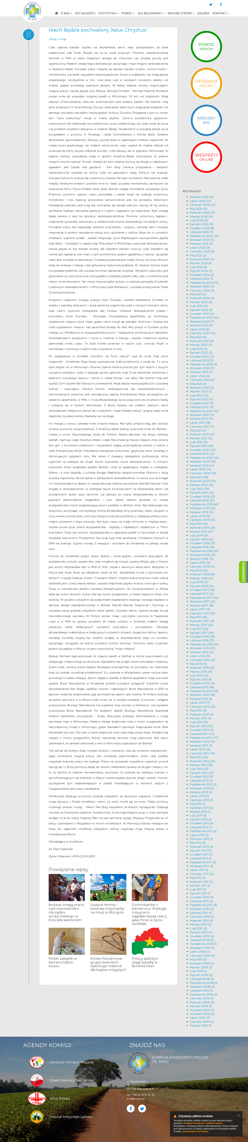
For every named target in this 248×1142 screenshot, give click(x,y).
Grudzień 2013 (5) (201, 776)
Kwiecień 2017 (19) (202, 621)
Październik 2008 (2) (204, 983)
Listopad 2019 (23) (202, 500)
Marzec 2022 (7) (201, 391)
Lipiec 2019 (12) (200, 516)
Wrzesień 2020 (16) (203, 461)
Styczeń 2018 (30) (202, 586)
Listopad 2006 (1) (201, 990)
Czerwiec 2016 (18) (202, 660)
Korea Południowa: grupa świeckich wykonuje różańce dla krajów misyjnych (108, 964)
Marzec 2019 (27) (201, 531)
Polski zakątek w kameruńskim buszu (63, 962)
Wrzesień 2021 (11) (202, 415)
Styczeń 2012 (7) (201, 850)
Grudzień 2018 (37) (202, 543)
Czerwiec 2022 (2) (202, 380)
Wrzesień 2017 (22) (202, 601)
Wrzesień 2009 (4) (202, 948)
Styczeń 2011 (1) (200, 893)
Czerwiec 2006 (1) (202, 998)
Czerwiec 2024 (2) (202, 290)
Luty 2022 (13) (199, 395)
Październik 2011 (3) (203, 862)
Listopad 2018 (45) (202, 547)
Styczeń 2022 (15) (201, 399)
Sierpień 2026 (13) (202, 197)
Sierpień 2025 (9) (201, 243)
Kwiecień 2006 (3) (202, 1002)
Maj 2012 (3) (198, 842)
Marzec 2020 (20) (202, 485)
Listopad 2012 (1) (201, 827)
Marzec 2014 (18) (201, 765)
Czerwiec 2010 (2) (202, 916)
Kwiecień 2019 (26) (202, 527)
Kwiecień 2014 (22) (202, 761)
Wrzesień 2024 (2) (202, 286)
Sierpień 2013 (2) (201, 792)
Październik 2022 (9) (203, 364)
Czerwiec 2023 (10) (203, 333)
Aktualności (85, 13)
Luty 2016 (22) (199, 675)
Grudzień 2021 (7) (201, 403)
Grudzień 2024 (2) (202, 275)
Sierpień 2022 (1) (201, 372)
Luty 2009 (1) (198, 971)
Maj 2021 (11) (198, 430)
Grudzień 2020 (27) (203, 450)
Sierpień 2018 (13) (202, 559)
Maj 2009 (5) (198, 959)
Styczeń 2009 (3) (201, 975)
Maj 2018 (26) (199, 570)
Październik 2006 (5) (203, 994)
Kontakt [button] (219, 13)
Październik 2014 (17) (204, 737)
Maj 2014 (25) (199, 757)
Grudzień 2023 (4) (202, 313)
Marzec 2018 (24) (201, 578)
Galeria (203, 13)
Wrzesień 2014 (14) (202, 741)
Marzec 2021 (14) (201, 438)
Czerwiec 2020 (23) (203, 473)
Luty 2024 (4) (199, 306)
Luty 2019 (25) (199, 535)
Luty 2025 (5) (198, 267)
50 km (134, 96)
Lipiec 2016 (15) (200, 656)
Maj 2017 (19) (198, 617)
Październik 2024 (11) (204, 282)
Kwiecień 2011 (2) (201, 881)
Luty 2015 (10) (199, 722)
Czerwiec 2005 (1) (202, 1021)
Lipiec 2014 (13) (200, 749)
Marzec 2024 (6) (201, 302)
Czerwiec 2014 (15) (202, 753)
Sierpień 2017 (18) (202, 605)
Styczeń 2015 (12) (201, 726)
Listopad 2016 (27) (202, 640)
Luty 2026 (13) (199, 220)
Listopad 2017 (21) (202, 593)
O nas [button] (65, 13)
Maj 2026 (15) (199, 208)
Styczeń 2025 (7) (201, 271)
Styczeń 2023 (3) (201, 352)
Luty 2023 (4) (199, 348)
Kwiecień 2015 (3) (201, 714)
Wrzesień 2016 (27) (202, 648)
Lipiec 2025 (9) (200, 247)
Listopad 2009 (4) (202, 940)
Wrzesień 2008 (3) (202, 986)
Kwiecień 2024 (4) (202, 298)
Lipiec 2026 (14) (200, 201)
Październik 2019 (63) (204, 504)
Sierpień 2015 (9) (201, 699)
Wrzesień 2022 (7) (202, 368)
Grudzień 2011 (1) (201, 854)
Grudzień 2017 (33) (202, 590)
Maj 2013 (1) (197, 804)
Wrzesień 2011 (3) (201, 866)
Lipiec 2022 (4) (200, 376)
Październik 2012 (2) (203, 831)
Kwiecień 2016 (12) (202, 667)
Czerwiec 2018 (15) (202, 566)
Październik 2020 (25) (204, 457)
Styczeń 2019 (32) (202, 539)
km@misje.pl (136, 1098)
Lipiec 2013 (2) (199, 796)
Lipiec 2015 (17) (200, 702)
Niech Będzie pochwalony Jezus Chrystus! (98, 30)
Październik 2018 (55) (204, 551)
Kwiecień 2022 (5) (202, 387)
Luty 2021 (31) (199, 442)
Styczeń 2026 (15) (201, 224)
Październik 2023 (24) (204, 317)
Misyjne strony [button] (180, 13)
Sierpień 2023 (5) (201, 325)
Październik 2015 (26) (204, 691)
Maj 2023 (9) (198, 337)
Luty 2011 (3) (198, 889)
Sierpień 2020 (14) (202, 465)
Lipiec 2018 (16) (200, 562)
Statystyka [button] (107, 13)
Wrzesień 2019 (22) (203, 508)
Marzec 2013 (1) (200, 811)
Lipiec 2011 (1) (199, 870)
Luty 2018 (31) (199, 582)
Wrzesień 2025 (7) (202, 240)
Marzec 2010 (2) (201, 924)
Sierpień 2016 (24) (202, 652)
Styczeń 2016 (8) (201, 679)
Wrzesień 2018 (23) (203, 555)
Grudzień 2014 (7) (202, 730)
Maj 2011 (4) (198, 877)
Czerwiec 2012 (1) (201, 839)
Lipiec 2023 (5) (200, 329)
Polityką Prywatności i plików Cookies (203, 1123)
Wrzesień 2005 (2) (202, 1014)
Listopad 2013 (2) (201, 780)
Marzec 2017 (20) (201, 625)
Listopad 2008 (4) (202, 979)
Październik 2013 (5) (203, 784)
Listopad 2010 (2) (201, 901)
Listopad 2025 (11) (202, 232)
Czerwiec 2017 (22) (202, 613)
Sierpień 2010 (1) (201, 912)
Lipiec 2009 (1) (200, 951)
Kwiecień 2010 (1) (201, 920)
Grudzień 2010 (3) (202, 897)
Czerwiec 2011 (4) (201, 874)
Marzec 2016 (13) (201, 671)
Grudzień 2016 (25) (202, 636)
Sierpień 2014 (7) (201, 745)
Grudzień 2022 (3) (202, 356)
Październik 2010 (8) (203, 905)
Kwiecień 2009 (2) (202, 963)
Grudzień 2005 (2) (202, 1010)
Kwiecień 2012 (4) (202, 846)
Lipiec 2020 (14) (200, 469)
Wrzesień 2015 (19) (202, 695)
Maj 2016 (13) (198, 664)
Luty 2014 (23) (199, 768)
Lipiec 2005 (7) (200, 1017)
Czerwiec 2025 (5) (202, 251)
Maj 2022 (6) (198, 384)
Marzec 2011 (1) (200, 885)
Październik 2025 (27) (204, 236)
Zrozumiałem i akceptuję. (196, 1131)
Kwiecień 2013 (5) (201, 808)
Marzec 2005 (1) (201, 1025)
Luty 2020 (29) (199, 488)
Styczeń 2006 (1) (201, 1006)
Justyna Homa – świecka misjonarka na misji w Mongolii (107, 908)
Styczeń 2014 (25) (202, 772)
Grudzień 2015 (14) (202, 683)
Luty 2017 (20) (199, 628)
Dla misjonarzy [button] (150, 13)
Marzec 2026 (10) (201, 216)
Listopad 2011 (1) (201, 858)
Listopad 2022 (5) (201, 360)
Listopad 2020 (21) (202, 453)
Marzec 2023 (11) (201, 344)
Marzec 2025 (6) (201, 263)
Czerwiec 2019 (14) (202, 520)
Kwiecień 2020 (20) (203, 481)
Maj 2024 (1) (198, 294)
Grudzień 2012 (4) (202, 823)
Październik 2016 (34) (204, 644)
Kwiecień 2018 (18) (202, 574)
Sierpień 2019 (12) (202, 512)
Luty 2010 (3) (198, 928)
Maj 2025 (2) (198, 255)
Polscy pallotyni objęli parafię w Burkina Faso (145, 962)
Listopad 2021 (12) (202, 407)
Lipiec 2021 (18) (200, 422)
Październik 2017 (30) (204, 597)
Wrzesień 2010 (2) (202, 909)
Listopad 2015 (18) (202, 687)
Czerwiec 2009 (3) (202, 955)
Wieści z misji (57, 39)
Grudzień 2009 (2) (202, 936)
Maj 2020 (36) (199, 477)
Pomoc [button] (127, 13)
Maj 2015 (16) (198, 710)
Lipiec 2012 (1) (199, 835)
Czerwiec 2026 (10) (203, 204)
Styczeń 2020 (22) (202, 492)
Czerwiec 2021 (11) (202, 426)
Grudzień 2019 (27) (202, 496)
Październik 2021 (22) (204, 411)
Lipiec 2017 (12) (200, 609)
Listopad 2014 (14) (202, 734)
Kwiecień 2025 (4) (202, 259)
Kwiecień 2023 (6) (202, 341)
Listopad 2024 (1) (201, 278)
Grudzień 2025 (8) (202, 228)
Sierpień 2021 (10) (202, 418)
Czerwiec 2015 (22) (202, 706)
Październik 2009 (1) (203, 944)
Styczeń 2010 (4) (201, 932)
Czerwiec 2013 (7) (202, 800)
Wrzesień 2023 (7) (202, 321)
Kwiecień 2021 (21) (202, 434)
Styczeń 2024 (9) (201, 310)
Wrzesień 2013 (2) (202, 788)
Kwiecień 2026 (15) (202, 212)
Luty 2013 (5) (198, 815)
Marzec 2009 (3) (201, 967)
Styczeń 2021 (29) (202, 446)
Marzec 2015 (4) (201, 718)
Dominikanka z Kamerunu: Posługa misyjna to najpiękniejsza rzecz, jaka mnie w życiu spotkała (149, 914)
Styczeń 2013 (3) (201, 819)
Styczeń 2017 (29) (202, 632)
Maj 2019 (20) (199, 524)
